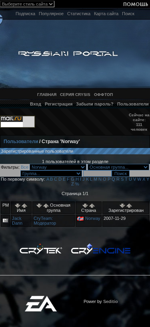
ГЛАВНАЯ (46, 94)
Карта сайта (106, 13)
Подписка (25, 13)
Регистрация (58, 104)
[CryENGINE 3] (100, 245)
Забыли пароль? (95, 104)
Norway (92, 218)
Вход (35, 104)
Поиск (128, 13)
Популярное (51, 13)
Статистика (78, 13)
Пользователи (133, 104)
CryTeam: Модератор (45, 220)
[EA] (41, 298)
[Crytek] (41, 245)
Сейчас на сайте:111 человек (139, 122)
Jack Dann (17, 220)
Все (24, 167)
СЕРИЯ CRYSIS (75, 94)
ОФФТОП (103, 94)
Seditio (110, 301)
